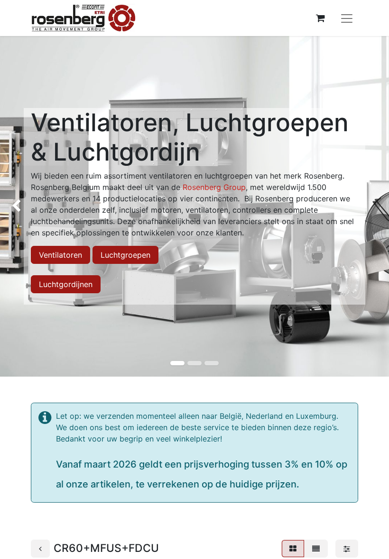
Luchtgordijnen (66, 284)
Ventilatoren (60, 255)
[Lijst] (316, 549)
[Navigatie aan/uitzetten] (346, 18)
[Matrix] (293, 549)
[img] (15, 206)
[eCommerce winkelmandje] (320, 18)
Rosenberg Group (214, 187)
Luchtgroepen (125, 255)
